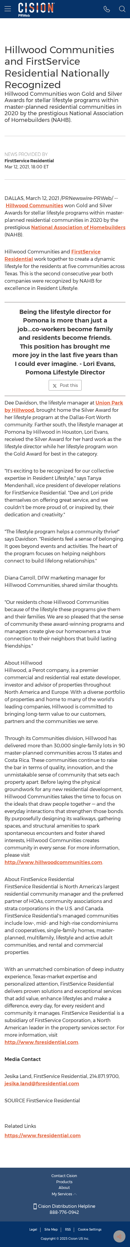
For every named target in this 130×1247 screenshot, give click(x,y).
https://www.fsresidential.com (43, 1135)
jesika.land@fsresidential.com (42, 1084)
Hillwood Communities (34, 205)
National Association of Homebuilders (78, 227)
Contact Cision (64, 1175)
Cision (73, 1239)
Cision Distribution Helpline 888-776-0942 (66, 1209)
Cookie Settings (90, 1229)
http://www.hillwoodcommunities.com (53, 862)
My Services (62, 1194)
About (64, 1187)
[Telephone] (107, 9)
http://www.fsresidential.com (41, 1042)
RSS (68, 1229)
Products (64, 1182)
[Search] (122, 9)
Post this (69, 385)
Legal (33, 1229)
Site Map (51, 1229)
